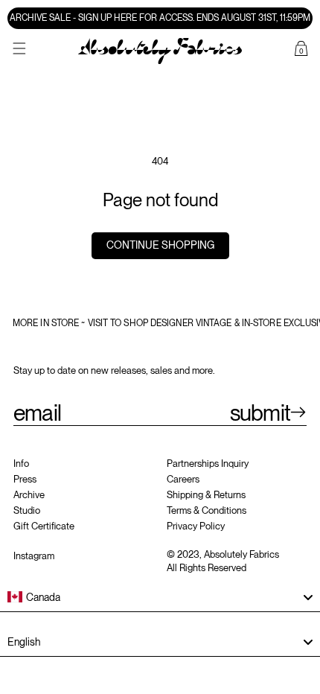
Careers (183, 479)
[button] (19, 48)
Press (24, 479)
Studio (26, 510)
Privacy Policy (196, 526)
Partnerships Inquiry (208, 463)
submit (260, 412)
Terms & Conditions (206, 510)
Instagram (33, 555)
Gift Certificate (43, 526)
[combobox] (160, 597)
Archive (29, 494)
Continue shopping (160, 245)
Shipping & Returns (206, 494)
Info (21, 463)
